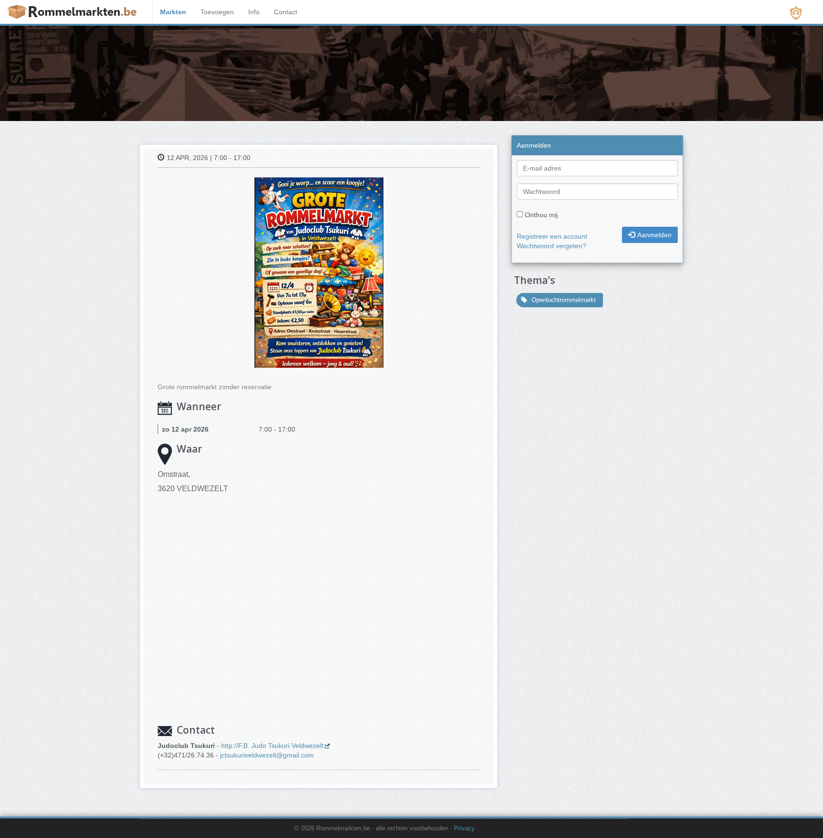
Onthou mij (541, 215)
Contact (285, 12)
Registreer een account (552, 236)
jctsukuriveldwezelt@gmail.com (267, 755)
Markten (173, 12)
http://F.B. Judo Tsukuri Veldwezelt (272, 745)
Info (254, 12)
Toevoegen (217, 12)
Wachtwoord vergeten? (551, 246)
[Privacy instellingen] (796, 13)
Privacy (464, 828)
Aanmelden (654, 235)
